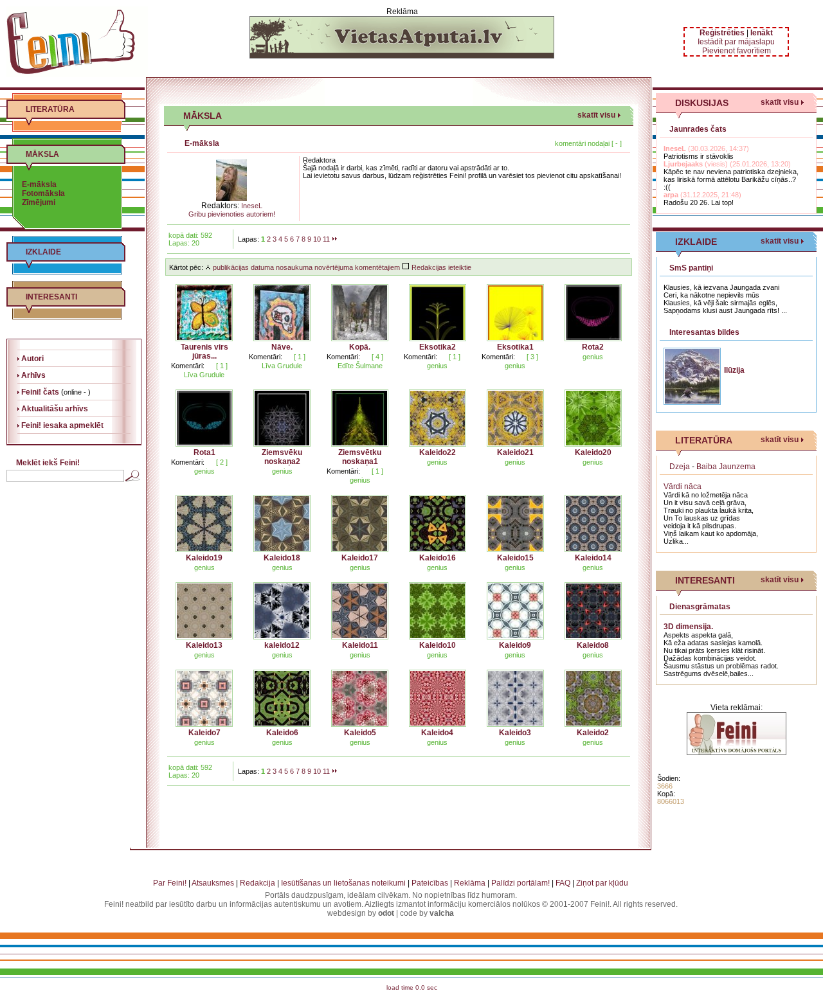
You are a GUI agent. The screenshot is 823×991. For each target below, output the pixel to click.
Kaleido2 (593, 732)
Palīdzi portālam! (520, 883)
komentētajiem (377, 267)
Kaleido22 (437, 452)
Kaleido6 (282, 732)
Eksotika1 (515, 347)
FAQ (563, 883)
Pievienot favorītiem (736, 50)
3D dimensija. (688, 626)
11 (326, 239)
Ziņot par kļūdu (602, 883)
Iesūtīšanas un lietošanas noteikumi (343, 883)
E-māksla (39, 184)
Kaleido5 (360, 732)
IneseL (251, 206)
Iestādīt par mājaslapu (736, 41)
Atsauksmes (213, 883)
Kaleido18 (282, 557)
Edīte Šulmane (360, 366)
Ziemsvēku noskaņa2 (282, 457)
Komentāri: (187, 366)
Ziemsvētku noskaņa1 (359, 457)
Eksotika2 (437, 347)
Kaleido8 (593, 645)
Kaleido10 (437, 645)
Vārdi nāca (682, 486)
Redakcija (257, 883)
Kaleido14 (593, 557)
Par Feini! (169, 883)
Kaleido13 (204, 645)
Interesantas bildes (704, 332)
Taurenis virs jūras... (204, 352)
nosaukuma (294, 267)
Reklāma (469, 883)
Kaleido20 (593, 452)
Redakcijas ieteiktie (440, 267)
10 (317, 239)
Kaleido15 (515, 557)
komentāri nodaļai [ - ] (588, 143)
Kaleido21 (515, 452)
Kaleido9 (515, 645)
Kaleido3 (515, 732)
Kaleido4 (437, 732)
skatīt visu (596, 115)
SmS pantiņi (691, 267)
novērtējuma (333, 267)
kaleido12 (282, 645)
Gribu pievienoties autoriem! (231, 214)
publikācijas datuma (242, 267)
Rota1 (204, 452)
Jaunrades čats (698, 129)
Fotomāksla (43, 193)
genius (437, 366)
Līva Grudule (204, 375)
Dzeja (679, 466)
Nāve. (282, 347)
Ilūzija (734, 370)
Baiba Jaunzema (725, 466)
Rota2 (593, 347)
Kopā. (359, 347)
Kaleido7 (204, 732)
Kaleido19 (204, 557)
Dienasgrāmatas (699, 606)
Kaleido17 (359, 557)
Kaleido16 (437, 557)
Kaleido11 (360, 645)
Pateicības (430, 883)
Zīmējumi (38, 202)
